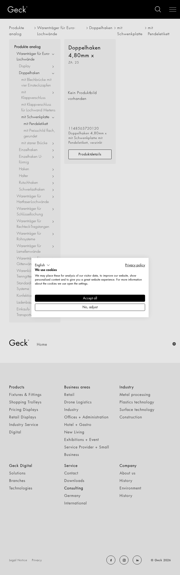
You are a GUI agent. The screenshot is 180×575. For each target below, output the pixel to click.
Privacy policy (135, 265)
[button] (42, 265)
